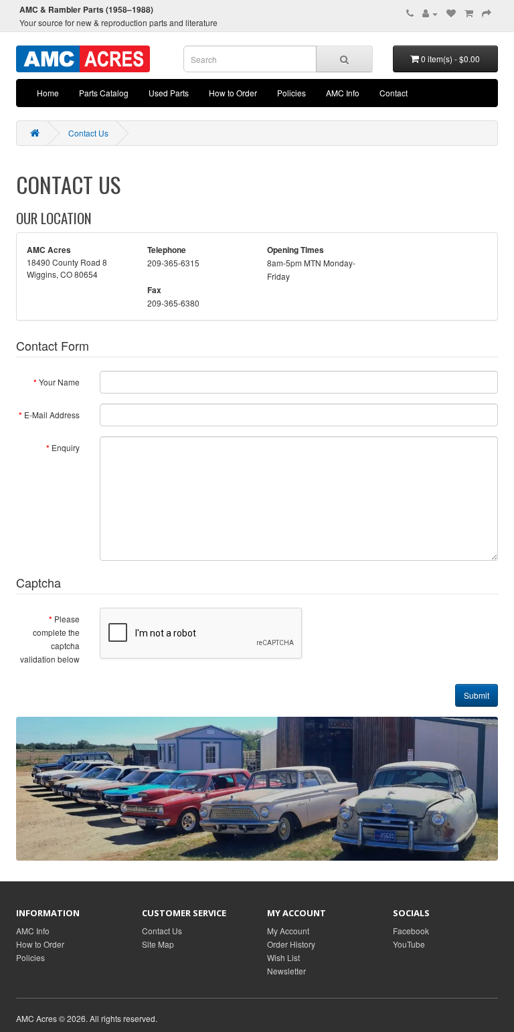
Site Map (158, 944)
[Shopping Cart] (468, 13)
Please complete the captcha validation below (50, 639)
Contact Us (88, 133)
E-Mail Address (52, 414)
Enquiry (66, 447)
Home (48, 92)
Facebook (411, 930)
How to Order (233, 92)
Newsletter (286, 970)
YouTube (409, 944)
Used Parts (169, 92)
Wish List (283, 957)
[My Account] (430, 13)
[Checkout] (486, 13)
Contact (393, 92)
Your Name (59, 382)
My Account (288, 930)
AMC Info (342, 92)
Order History (291, 944)
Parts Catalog (103, 92)
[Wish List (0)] (451, 13)
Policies (291, 92)
